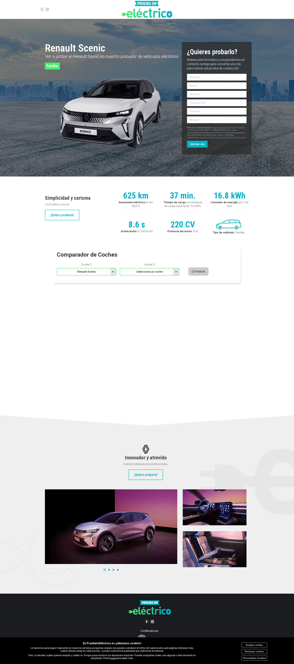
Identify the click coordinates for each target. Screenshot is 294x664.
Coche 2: (149, 264)
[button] (104, 570)
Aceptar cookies (254, 645)
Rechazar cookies (254, 651)
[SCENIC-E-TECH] (111, 526)
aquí (113, 658)
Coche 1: (86, 264)
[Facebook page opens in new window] (42, 9)
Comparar (198, 271)
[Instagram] (152, 621)
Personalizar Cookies (254, 658)
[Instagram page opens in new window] (47, 9)
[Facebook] (146, 621)
